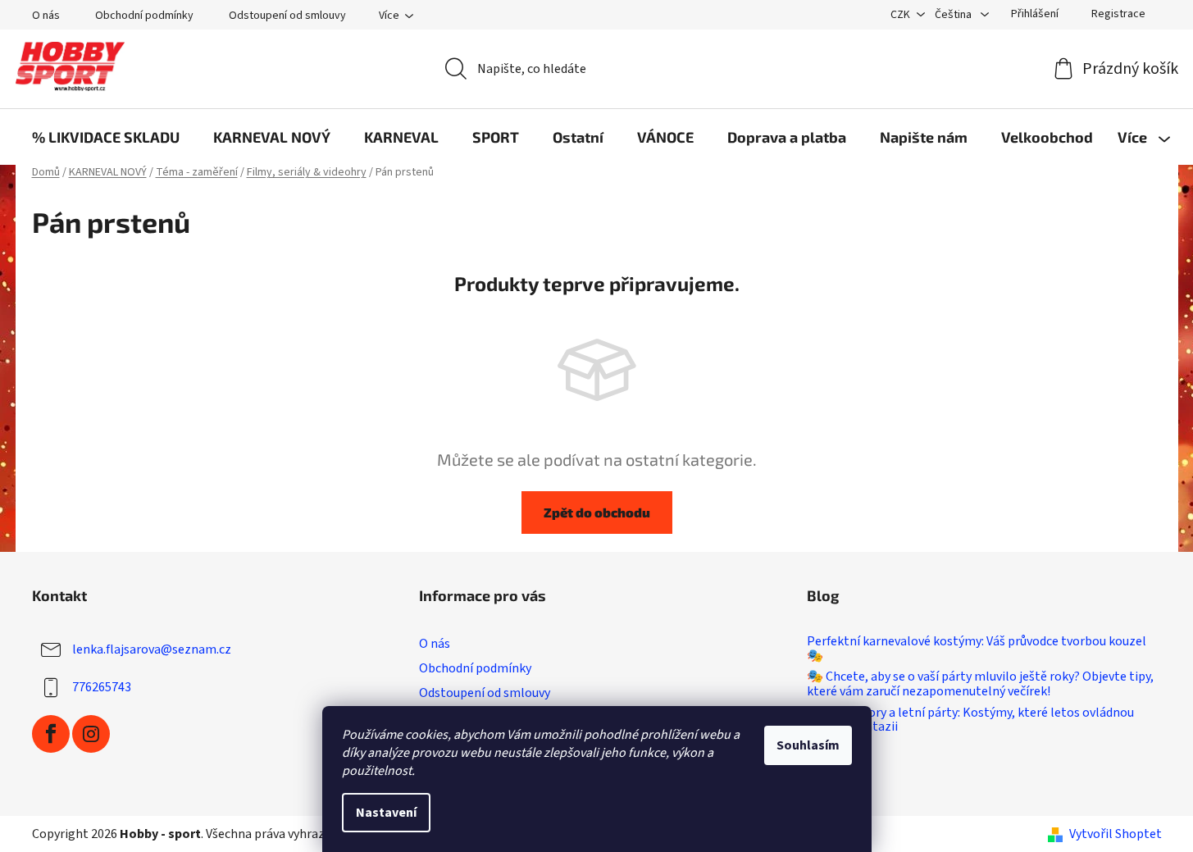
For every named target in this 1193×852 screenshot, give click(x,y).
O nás (46, 15)
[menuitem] (106, 137)
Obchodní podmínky (144, 15)
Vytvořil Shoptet (1115, 834)
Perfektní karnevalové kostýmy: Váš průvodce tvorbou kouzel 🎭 (976, 649)
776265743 (101, 687)
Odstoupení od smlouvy (287, 15)
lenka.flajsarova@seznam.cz (151, 649)
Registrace (1118, 14)
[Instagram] (91, 734)
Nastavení (386, 813)
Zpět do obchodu (597, 512)
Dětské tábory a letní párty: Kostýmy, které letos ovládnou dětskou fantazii (970, 720)
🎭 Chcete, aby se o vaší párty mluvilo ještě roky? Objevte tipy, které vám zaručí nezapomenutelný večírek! (980, 684)
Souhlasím (808, 745)
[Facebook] (51, 734)
